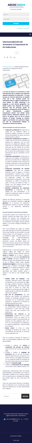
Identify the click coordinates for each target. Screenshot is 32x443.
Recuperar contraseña (23, 28)
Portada (5, 66)
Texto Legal (16, 440)
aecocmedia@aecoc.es (13, 419)
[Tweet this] (7, 57)
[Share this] (4, 57)
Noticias (11, 66)
